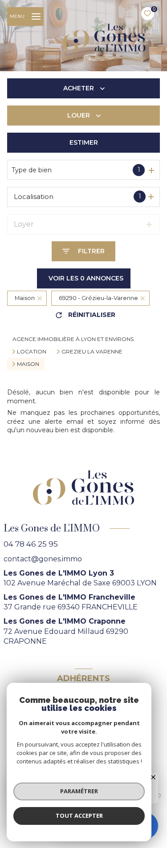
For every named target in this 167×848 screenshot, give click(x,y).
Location (31, 351)
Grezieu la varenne (91, 351)
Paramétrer (79, 791)
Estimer (83, 142)
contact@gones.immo (43, 559)
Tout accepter (79, 815)
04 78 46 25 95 (31, 544)
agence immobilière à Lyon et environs (73, 339)
